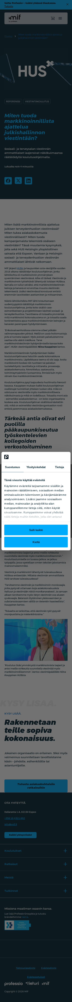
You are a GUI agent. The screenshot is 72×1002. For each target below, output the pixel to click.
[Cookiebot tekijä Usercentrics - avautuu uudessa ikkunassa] (52, 457)
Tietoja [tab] (59, 467)
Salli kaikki (36, 530)
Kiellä (36, 541)
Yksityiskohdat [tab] (36, 467)
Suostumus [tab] (12, 467)
